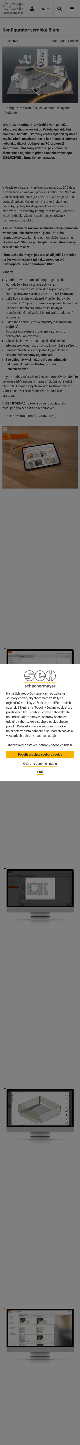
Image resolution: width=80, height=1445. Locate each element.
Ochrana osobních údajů (40, 763)
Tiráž (40, 772)
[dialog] (40, 722)
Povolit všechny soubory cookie (40, 754)
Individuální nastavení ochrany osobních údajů (40, 745)
